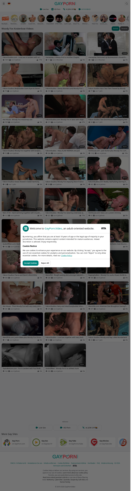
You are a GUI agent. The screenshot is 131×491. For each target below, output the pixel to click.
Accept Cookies (30, 263)
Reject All (45, 263)
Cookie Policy (66, 255)
